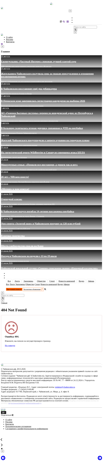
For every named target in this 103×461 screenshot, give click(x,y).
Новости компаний (67, 281)
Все (9, 281)
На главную (10, 345)
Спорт (52, 281)
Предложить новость (14, 289)
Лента (17, 281)
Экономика (28, 281)
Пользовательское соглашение (18, 426)
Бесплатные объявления (32, 289)
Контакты (78, 22)
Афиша (91, 281)
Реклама (77, 20)
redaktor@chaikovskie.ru (65, 387)
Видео (81, 281)
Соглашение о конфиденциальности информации (26, 429)
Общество (41, 281)
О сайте (77, 18)
